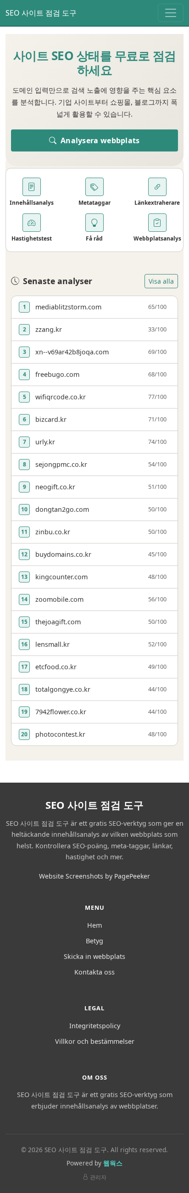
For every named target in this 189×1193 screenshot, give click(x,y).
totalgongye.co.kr (62, 689)
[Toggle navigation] (170, 13)
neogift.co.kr (55, 486)
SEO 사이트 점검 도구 (41, 13)
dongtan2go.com (62, 509)
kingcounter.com (61, 576)
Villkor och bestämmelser (94, 1041)
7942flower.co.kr (60, 711)
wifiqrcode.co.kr (60, 396)
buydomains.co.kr (63, 554)
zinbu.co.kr (52, 531)
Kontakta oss (94, 972)
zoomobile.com (59, 599)
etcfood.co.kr (56, 666)
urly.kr (45, 441)
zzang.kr (48, 329)
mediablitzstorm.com (68, 306)
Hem (94, 925)
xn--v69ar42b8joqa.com (72, 351)
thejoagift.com (58, 621)
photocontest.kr (60, 734)
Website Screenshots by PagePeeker (94, 876)
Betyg (94, 940)
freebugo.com (57, 374)
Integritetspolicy (94, 1025)
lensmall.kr (52, 644)
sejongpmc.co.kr (61, 464)
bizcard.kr (51, 419)
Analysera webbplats (99, 140)
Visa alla (161, 281)
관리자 (98, 1177)
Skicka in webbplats (94, 956)
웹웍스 (112, 1163)
